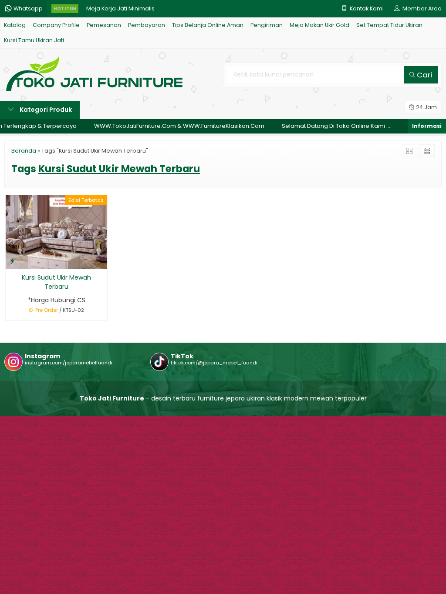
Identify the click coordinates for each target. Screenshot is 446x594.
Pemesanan (104, 25)
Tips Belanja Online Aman (207, 25)
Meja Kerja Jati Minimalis (120, 8)
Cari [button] (423, 75)
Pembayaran (146, 25)
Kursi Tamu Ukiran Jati (34, 40)
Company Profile (56, 25)
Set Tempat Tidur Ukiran (389, 25)
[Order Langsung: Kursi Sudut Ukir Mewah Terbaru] (12, 260)
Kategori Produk (45, 109)
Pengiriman (266, 25)
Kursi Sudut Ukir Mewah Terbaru (56, 282)
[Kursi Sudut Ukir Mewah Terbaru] (56, 231)
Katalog (15, 25)
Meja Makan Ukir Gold (319, 25)
